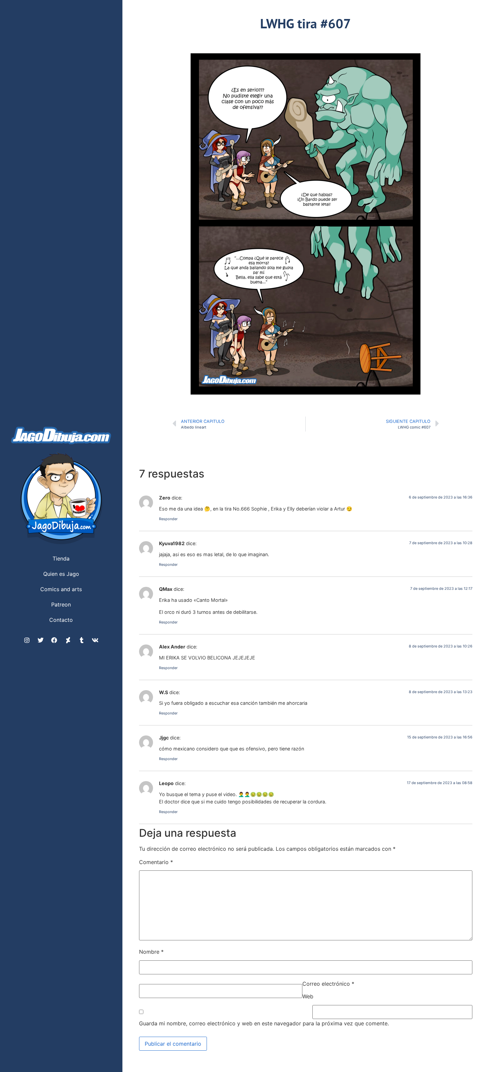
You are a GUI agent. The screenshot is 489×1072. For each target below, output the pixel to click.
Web (307, 996)
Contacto (61, 619)
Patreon (61, 604)
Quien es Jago (61, 573)
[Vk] (95, 640)
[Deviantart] (68, 640)
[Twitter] (41, 640)
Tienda (61, 558)
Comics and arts (61, 589)
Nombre (151, 951)
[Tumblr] (81, 640)
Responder (168, 519)
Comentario (156, 862)
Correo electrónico (328, 983)
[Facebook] (54, 640)
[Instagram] (27, 640)
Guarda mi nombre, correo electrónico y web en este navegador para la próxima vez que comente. (264, 1023)
